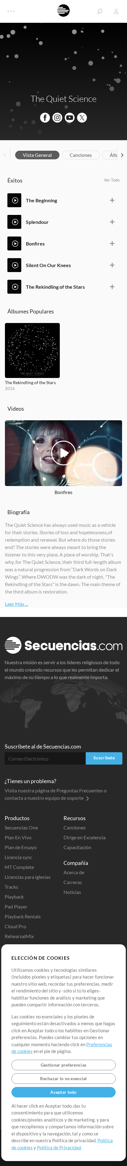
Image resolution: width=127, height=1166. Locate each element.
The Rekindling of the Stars (55, 287)
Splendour (37, 222)
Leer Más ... (16, 604)
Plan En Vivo (18, 837)
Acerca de (73, 872)
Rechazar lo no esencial (63, 1078)
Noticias (72, 892)
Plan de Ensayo (21, 847)
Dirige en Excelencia (84, 837)
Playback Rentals (23, 916)
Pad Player (16, 906)
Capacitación (77, 847)
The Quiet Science (63, 98)
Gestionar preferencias (63, 1064)
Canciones (81, 155)
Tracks (11, 887)
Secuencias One (21, 827)
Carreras (72, 882)
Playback (14, 897)
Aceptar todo (63, 1092)
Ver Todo (112, 180)
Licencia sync (18, 857)
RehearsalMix (19, 936)
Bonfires (35, 243)
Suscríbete (104, 757)
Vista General (37, 155)
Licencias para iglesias (28, 877)
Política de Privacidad (59, 1147)
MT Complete (19, 867)
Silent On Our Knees (48, 265)
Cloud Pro (15, 926)
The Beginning (41, 200)
